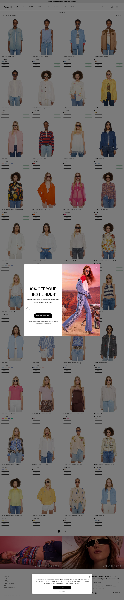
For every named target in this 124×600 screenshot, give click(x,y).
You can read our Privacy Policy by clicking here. (68, 583)
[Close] (90, 577)
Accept (62, 587)
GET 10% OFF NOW (43, 316)
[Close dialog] (96, 267)
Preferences (62, 591)
